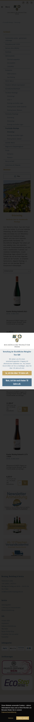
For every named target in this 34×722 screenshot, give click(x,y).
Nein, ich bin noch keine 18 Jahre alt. (17, 382)
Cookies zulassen (22, 718)
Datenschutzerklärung (9, 712)
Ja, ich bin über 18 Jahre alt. (17, 373)
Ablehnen (10, 718)
